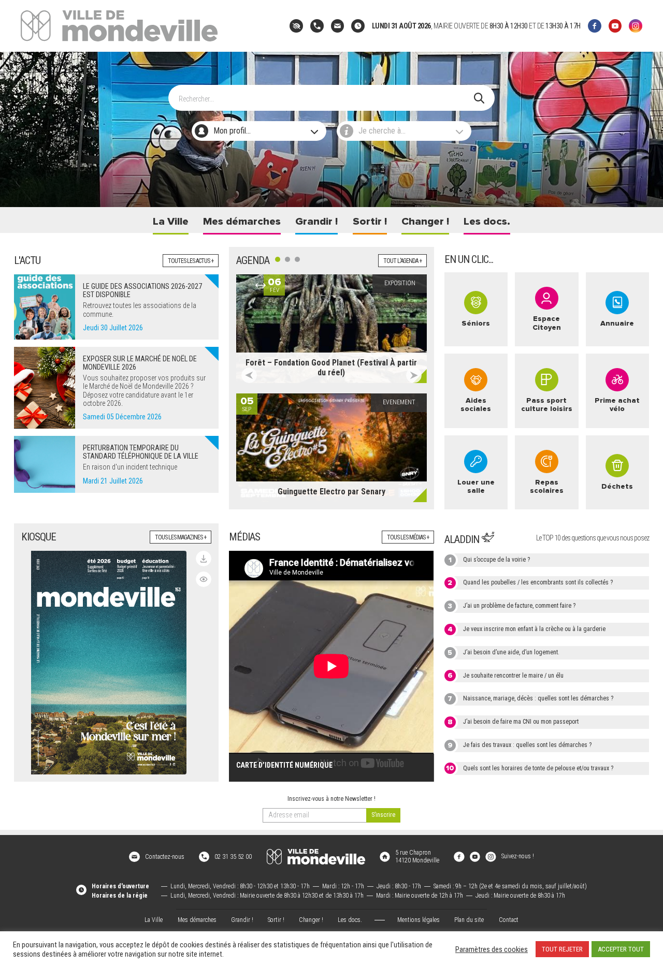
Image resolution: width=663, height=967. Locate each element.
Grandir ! (316, 221)
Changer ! (425, 221)
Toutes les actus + (190, 261)
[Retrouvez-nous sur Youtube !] (475, 856)
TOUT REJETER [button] (562, 949)
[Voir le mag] (203, 579)
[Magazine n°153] (108, 662)
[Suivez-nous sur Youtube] (615, 26)
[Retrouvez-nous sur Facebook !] (459, 856)
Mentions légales (418, 920)
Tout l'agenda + (402, 261)
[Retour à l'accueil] (316, 857)
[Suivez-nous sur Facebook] (594, 26)
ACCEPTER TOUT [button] (621, 949)
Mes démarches (242, 221)
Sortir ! (370, 221)
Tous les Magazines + (180, 537)
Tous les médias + (408, 537)
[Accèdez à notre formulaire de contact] (337, 26)
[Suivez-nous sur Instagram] (635, 26)
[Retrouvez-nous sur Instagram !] (490, 856)
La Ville (171, 221)
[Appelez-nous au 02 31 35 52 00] (317, 26)
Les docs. (487, 221)
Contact (508, 920)
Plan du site (469, 920)
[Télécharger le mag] (203, 558)
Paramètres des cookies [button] (491, 949)
